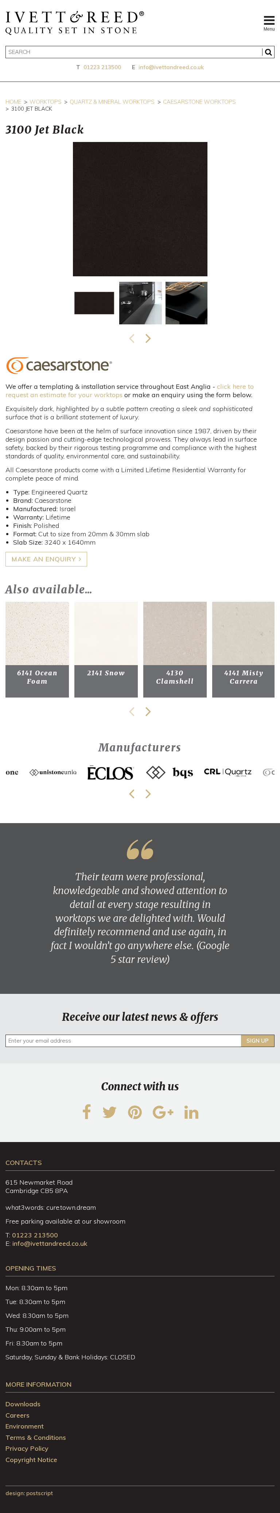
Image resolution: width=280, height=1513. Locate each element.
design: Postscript (29, 1493)
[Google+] (163, 1116)
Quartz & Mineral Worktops (112, 101)
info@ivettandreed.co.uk (171, 67)
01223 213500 (102, 67)
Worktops (46, 101)
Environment (24, 1426)
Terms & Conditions (35, 1437)
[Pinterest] (135, 1116)
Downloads (22, 1404)
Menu (269, 29)
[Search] (268, 52)
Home (13, 101)
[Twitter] (109, 1116)
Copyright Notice (31, 1459)
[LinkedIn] (191, 1116)
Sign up (257, 1040)
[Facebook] (86, 1116)
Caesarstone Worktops (199, 101)
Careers (17, 1415)
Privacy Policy (26, 1448)
